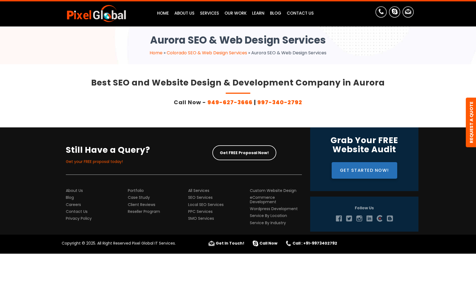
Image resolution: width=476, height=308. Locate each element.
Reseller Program (144, 212)
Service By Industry (268, 223)
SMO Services (201, 218)
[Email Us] (408, 13)
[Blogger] (389, 218)
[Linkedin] (369, 218)
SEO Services (200, 197)
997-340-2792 (279, 102)
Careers (73, 205)
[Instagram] (359, 218)
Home (156, 53)
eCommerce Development (263, 199)
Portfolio (136, 191)
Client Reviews (141, 205)
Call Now (268, 243)
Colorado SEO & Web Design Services (207, 53)
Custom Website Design (273, 191)
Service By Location (268, 216)
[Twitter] (349, 218)
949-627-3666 (230, 102)
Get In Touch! (230, 243)
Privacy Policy (79, 218)
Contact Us (77, 212)
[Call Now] (381, 13)
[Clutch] (379, 218)
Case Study (139, 197)
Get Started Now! (364, 170)
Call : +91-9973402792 (315, 243)
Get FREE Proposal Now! (244, 153)
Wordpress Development (274, 209)
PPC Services (200, 212)
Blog (70, 197)
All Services (198, 191)
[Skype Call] (394, 13)
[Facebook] (338, 218)
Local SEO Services (206, 205)
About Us (74, 191)
